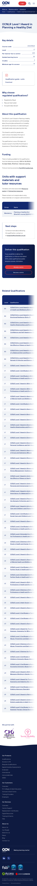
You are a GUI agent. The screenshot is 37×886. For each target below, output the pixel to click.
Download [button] (8, 82)
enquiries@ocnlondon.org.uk (16, 235)
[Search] (29, 3)
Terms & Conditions (16, 883)
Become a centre (13, 9)
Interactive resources (16, 191)
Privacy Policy (5, 883)
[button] (34, 3)
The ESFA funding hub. (26, 168)
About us (4, 9)
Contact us (23, 9)
